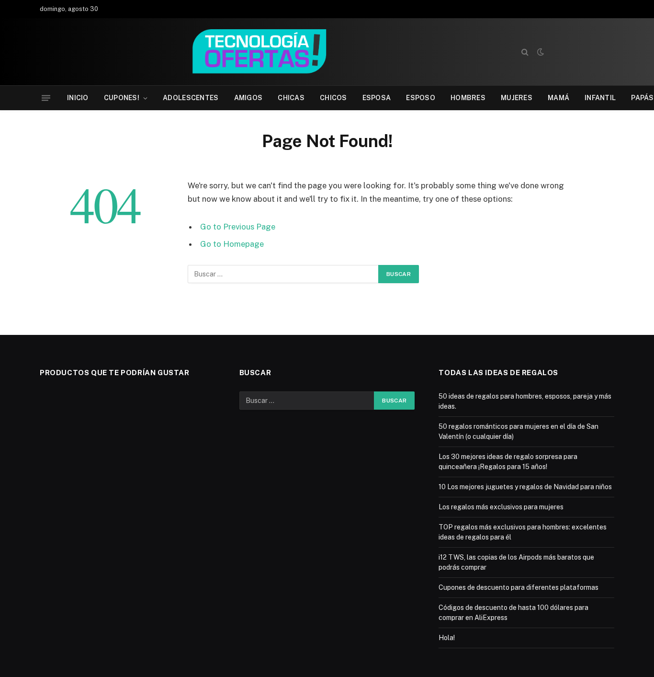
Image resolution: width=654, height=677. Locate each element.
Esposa (376, 98)
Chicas (291, 98)
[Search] (524, 52)
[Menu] (46, 98)
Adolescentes (190, 98)
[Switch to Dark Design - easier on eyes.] (539, 52)
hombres (468, 98)
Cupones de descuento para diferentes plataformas (518, 587)
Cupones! (121, 98)
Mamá (558, 98)
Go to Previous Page (237, 226)
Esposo (420, 98)
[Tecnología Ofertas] (271, 51)
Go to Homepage (232, 244)
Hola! (447, 638)
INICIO (78, 98)
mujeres (516, 98)
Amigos (248, 98)
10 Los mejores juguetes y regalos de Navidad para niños (525, 487)
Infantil (600, 98)
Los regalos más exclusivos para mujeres (501, 507)
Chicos (333, 98)
